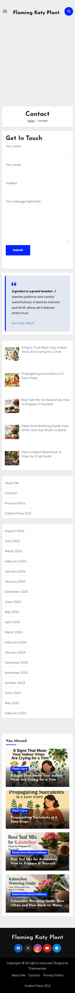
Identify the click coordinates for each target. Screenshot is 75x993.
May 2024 (12, 612)
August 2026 (14, 531)
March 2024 (13, 632)
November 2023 (16, 673)
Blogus (59, 963)
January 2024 (15, 652)
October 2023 (15, 683)
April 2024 (12, 622)
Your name (13, 146)
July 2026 (12, 541)
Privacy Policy (15, 503)
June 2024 (13, 602)
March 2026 (13, 551)
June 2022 (13, 693)
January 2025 (15, 581)
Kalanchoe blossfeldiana (29, 852)
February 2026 (16, 561)
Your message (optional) (23, 201)
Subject (11, 183)
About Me (12, 483)
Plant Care (19, 768)
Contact (11, 493)
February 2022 (16, 713)
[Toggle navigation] (5, 11)
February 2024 (16, 642)
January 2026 (15, 571)
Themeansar (37, 968)
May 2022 (12, 703)
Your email (13, 165)
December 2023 (16, 662)
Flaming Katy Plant (36, 12)
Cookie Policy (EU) (18, 513)
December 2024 (16, 592)
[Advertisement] (37, 60)
